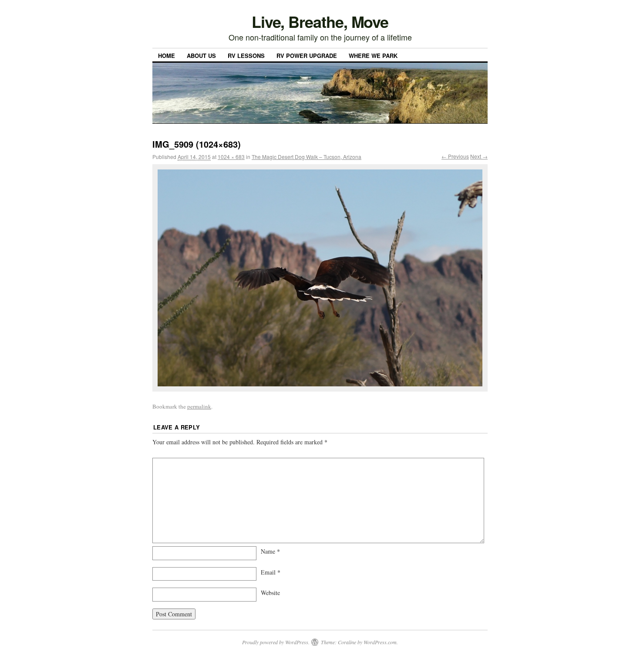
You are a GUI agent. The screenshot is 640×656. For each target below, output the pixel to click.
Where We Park (373, 55)
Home (166, 55)
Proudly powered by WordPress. (276, 642)
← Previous (455, 156)
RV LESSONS (246, 55)
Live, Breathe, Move (320, 21)
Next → (479, 156)
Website (270, 592)
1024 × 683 (231, 156)
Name (270, 551)
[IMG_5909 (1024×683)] (320, 277)
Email (270, 572)
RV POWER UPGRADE (306, 55)
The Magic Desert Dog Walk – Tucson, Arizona (306, 156)
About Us (201, 55)
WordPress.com (380, 642)
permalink (199, 406)
